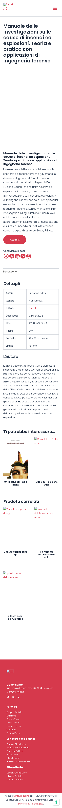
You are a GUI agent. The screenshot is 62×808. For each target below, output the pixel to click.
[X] (11, 256)
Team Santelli (13, 722)
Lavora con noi (14, 726)
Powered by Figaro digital (30, 803)
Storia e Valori (13, 719)
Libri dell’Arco (13, 758)
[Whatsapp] (23, 256)
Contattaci (11, 729)
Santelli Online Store (17, 772)
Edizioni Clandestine (16, 744)
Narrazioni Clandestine (18, 747)
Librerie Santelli (14, 776)
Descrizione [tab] (10, 271)
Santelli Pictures (14, 779)
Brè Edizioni (12, 754)
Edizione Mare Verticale (18, 761)
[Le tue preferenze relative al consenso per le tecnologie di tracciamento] (56, 802)
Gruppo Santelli (14, 712)
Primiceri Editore (15, 751)
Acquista (15, 239)
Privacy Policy (13, 733)
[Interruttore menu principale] (55, 8)
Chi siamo (11, 715)
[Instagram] (28, 256)
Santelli (33, 308)
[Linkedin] (17, 256)
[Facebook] (6, 256)
